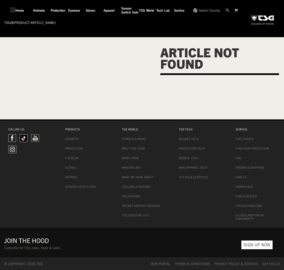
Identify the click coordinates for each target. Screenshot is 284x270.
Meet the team (133, 148)
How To (241, 177)
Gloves (70, 167)
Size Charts (245, 139)
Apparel (71, 177)
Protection (74, 148)
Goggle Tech (188, 158)
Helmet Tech (189, 139)
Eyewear (72, 158)
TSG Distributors (249, 205)
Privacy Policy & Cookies (236, 264)
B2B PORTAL (161, 264)
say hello (271, 264)
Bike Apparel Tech (193, 167)
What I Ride (130, 158)
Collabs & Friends (136, 186)
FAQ (238, 158)
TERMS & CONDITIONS (192, 264)
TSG (7, 23)
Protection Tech (192, 148)
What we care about (137, 177)
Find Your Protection (252, 148)
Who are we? (131, 167)
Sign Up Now (257, 244)
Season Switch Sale (80, 186)
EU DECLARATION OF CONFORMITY (250, 217)
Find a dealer (246, 196)
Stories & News (134, 139)
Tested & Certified (193, 177)
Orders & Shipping (250, 167)
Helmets (72, 139)
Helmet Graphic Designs (141, 205)
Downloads (244, 186)
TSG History (131, 196)
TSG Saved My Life (135, 215)
